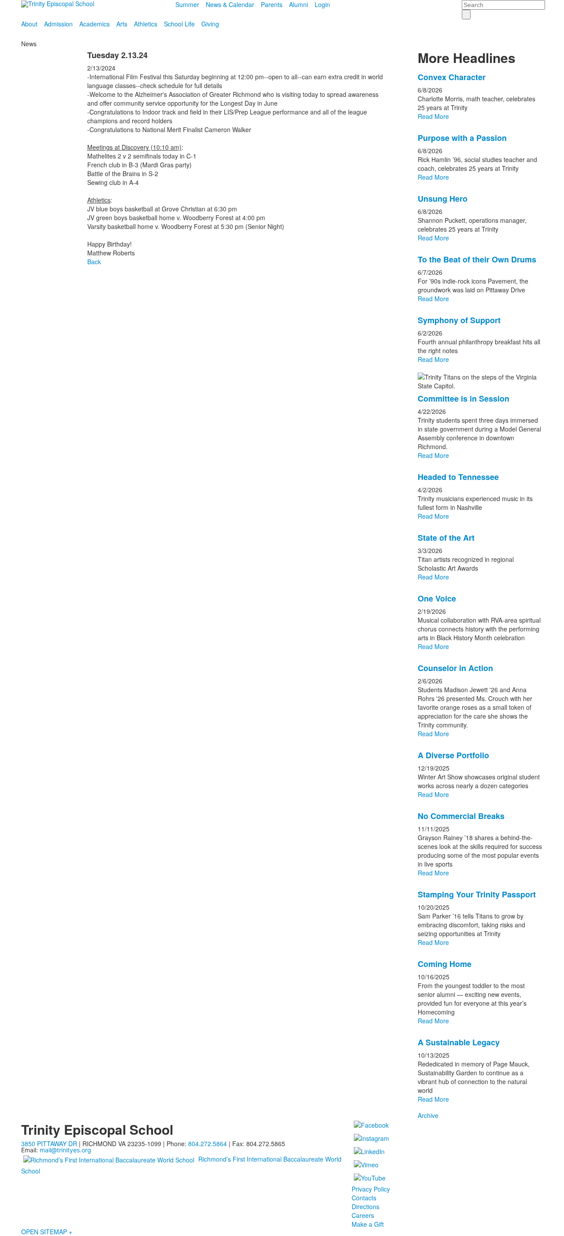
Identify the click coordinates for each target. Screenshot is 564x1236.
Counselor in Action (455, 668)
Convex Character (452, 77)
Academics (94, 23)
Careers (363, 1215)
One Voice (437, 598)
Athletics (145, 23)
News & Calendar (230, 4)
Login (322, 4)
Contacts (364, 1197)
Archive (428, 1115)
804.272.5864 (207, 1143)
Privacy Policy (371, 1188)
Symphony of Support (459, 320)
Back (94, 261)
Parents (271, 4)
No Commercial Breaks (461, 816)
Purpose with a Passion (462, 138)
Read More (433, 116)
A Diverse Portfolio (453, 755)
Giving (210, 23)
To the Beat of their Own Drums (477, 259)
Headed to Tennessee (458, 477)
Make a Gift (368, 1224)
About (29, 23)
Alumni (298, 4)
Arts (121, 23)
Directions (365, 1206)
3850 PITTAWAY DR (49, 1143)
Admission (58, 23)
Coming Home (444, 964)
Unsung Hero (443, 198)
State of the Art (446, 537)
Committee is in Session (463, 398)
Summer (187, 4)
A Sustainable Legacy (459, 1042)
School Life (179, 23)
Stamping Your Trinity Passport (477, 894)
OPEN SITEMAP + (46, 1231)
